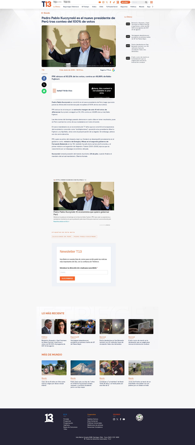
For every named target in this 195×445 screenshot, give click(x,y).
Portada (66, 419)
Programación (68, 423)
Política (133, 7)
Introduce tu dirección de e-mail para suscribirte (78, 268)
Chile (101, 7)
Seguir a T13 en (105, 70)
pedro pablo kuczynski (85, 236)
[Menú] (151, 2)
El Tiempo (85, 7)
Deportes (124, 7)
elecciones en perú (62, 236)
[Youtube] (124, 420)
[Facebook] (121, 420)
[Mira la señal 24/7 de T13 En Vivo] (125, 2)
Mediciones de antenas (95, 425)
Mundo (141, 7)
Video (94, 7)
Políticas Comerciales (94, 423)
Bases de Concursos (70, 427)
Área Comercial (92, 421)
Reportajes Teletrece (71, 7)
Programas (67, 421)
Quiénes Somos (92, 419)
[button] (152, 7)
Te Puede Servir (112, 7)
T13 (43, 70)
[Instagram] (114, 420)
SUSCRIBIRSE (67, 278)
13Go (65, 429)
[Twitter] (117, 420)
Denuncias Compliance (95, 427)
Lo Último (56, 7)
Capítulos (66, 425)
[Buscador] (146, 2)
